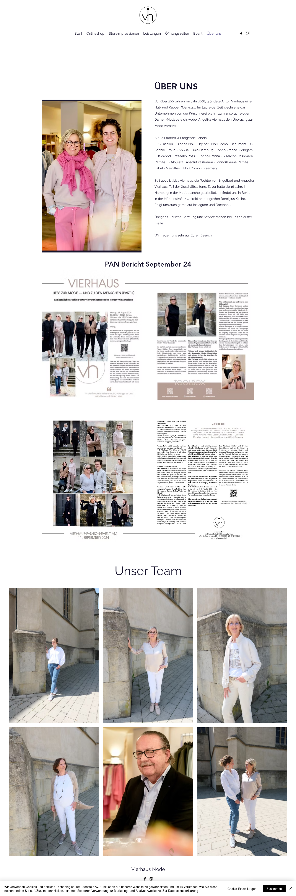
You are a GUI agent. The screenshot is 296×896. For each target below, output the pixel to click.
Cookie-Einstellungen (242, 888)
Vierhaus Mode (148, 869)
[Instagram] (248, 33)
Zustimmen (274, 888)
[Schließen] (290, 889)
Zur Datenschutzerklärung (180, 890)
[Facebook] (241, 33)
